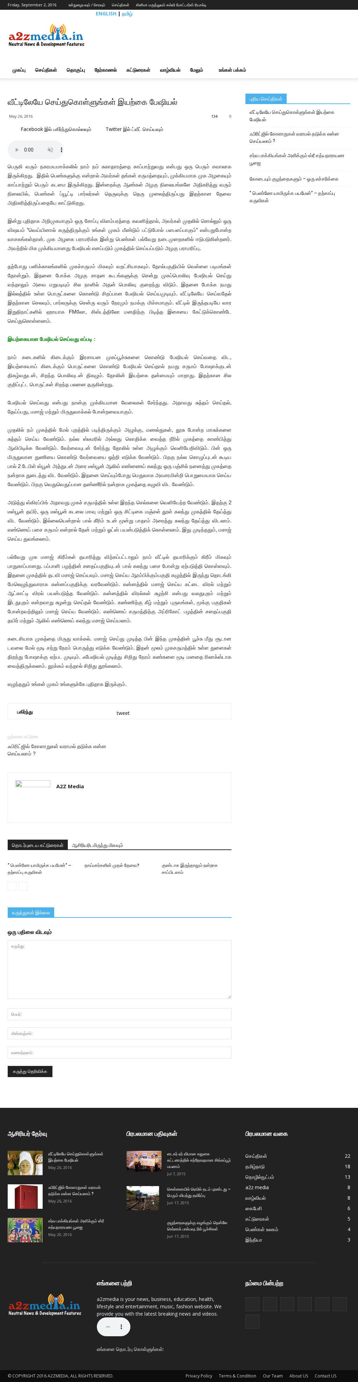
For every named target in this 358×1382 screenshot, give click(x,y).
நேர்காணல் (106, 69)
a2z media (257, 1187)
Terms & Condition (237, 1376)
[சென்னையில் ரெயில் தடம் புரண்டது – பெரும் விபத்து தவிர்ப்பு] (143, 1198)
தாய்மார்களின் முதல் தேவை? (112, 865)
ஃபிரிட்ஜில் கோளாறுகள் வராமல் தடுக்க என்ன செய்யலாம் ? (57, 750)
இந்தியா (253, 1239)
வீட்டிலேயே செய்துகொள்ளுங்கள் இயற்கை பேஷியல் (292, 115)
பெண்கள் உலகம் (261, 1229)
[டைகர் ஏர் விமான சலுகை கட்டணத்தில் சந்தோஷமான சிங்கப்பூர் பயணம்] (144, 1161)
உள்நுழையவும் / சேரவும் (87, 4)
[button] (342, 69)
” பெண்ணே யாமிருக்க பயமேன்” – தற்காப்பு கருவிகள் (292, 196)
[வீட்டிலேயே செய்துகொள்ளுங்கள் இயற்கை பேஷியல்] (25, 1163)
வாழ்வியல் (170, 69)
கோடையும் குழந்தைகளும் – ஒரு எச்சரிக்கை (294, 179)
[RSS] (324, 5)
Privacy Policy (199, 1376)
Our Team (273, 1376)
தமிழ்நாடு (255, 1166)
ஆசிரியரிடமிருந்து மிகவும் (97, 845)
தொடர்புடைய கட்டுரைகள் (38, 845)
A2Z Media (70, 786)
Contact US (325, 1376)
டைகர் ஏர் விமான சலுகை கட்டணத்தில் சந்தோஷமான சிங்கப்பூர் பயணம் (199, 1160)
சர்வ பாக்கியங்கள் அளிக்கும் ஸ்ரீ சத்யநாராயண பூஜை (297, 159)
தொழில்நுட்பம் (259, 1176)
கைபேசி (253, 1208)
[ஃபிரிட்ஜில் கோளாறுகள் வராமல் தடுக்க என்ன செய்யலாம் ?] (25, 1196)
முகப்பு (19, 69)
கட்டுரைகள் (138, 69)
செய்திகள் (120, 4)
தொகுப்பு (76, 69)
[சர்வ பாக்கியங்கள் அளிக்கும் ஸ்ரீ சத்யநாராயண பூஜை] (25, 1230)
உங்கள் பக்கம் (232, 69)
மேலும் (196, 69)
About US (298, 1376)
